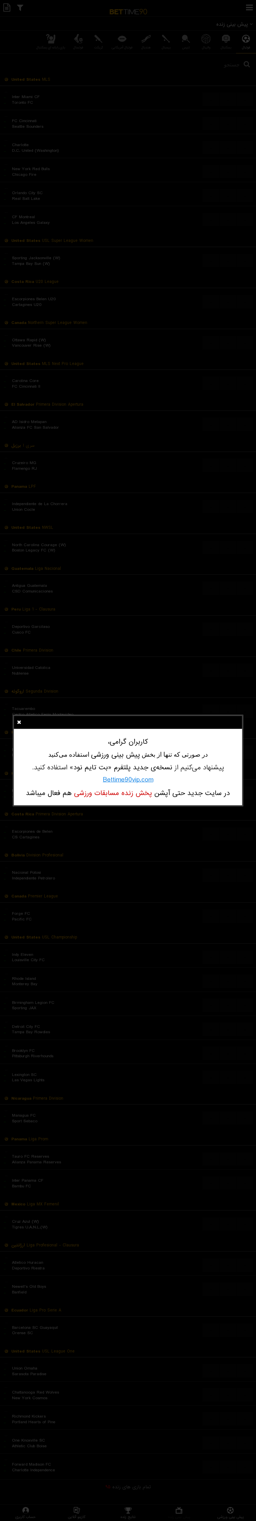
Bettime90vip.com (128, 780)
